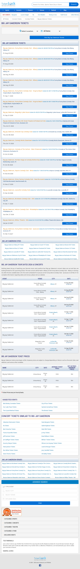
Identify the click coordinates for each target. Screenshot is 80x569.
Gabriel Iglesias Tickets (48, 425)
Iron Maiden (35, 15)
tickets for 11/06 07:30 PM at (37, 170)
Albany (52, 284)
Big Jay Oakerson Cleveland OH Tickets (39, 248)
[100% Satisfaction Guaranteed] (11, 512)
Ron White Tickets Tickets (10, 450)
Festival (53, 10)
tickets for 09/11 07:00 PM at (38, 92)
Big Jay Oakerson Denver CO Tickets (65, 248)
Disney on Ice (46, 15)
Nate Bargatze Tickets (48, 422)
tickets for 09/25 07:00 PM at (39, 112)
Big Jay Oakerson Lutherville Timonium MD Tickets (40, 252)
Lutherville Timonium (53, 342)
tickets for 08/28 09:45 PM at (38, 60)
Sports (7, 10)
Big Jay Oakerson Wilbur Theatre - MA (65, 477)
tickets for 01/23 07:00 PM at (33, 220)
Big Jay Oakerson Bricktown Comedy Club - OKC (14, 463)
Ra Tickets (6, 425)
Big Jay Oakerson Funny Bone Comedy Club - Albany (66, 467)
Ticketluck (14, 4)
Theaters (30, 10)
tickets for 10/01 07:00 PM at (38, 122)
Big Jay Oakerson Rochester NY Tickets (65, 255)
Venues (42, 10)
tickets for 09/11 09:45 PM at (38, 102)
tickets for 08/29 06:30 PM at (38, 70)
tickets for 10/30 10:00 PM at (37, 161)
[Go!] (74, 4)
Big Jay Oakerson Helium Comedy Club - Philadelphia (66, 470)
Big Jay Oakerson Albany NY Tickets (14, 245)
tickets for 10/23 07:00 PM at (39, 150)
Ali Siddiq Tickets (46, 454)
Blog (65, 10)
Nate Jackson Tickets (9, 447)
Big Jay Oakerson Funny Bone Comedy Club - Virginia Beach (40, 470)
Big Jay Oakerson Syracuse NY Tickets (40, 259)
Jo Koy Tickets (46, 432)
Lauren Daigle (18, 15)
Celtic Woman (68, 15)
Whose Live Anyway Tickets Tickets (52, 443)
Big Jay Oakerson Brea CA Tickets (14, 248)
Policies (49, 562)
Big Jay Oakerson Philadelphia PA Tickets (40, 255)
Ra (27, 15)
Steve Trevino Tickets (9, 454)
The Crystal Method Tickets (11, 410)
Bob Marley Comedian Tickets (11, 403)
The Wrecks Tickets (47, 410)
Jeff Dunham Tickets (9, 436)
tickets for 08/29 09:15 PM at (38, 81)
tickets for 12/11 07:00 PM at (39, 200)
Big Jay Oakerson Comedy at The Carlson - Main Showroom (40, 463)
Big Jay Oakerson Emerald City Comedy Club (14, 467)
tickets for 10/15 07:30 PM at (37, 140)
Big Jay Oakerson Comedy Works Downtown (65, 463)
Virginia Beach (53, 312)
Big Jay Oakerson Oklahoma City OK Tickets (14, 255)
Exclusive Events (10, 535)
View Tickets (69, 53)
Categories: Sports (10, 519)
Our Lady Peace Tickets (9, 407)
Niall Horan (57, 15)
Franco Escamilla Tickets (10, 432)
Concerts (18, 10)
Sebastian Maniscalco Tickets (11, 422)
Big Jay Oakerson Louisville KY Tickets (14, 252)
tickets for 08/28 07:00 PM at (38, 49)
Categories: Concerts (11, 523)
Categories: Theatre (11, 527)
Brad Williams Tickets (48, 436)
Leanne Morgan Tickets (48, 447)
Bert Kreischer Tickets (9, 429)
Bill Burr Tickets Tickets (48, 440)
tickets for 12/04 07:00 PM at (35, 190)
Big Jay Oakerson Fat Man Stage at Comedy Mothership (40, 467)
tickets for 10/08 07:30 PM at (37, 132)
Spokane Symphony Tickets (50, 407)
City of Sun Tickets (47, 403)
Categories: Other (10, 531)
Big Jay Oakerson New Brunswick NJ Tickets (65, 252)
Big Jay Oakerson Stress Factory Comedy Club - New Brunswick (40, 477)
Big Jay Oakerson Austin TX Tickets (39, 245)
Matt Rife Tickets (46, 429)
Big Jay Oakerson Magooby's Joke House (14, 477)
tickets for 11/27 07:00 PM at (39, 180)
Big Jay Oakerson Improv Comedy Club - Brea (40, 474)
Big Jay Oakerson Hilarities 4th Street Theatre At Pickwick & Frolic (14, 474)
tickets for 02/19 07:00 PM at (40, 230)
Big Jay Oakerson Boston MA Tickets (65, 245)
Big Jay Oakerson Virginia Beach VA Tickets (65, 259)
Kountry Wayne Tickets (9, 443)
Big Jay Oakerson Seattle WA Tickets (14, 259)
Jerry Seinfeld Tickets (47, 450)
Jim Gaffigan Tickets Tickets (11, 440)
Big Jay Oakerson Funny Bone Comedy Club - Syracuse (14, 470)
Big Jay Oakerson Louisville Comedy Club (65, 474)
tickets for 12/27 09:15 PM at (39, 210)
